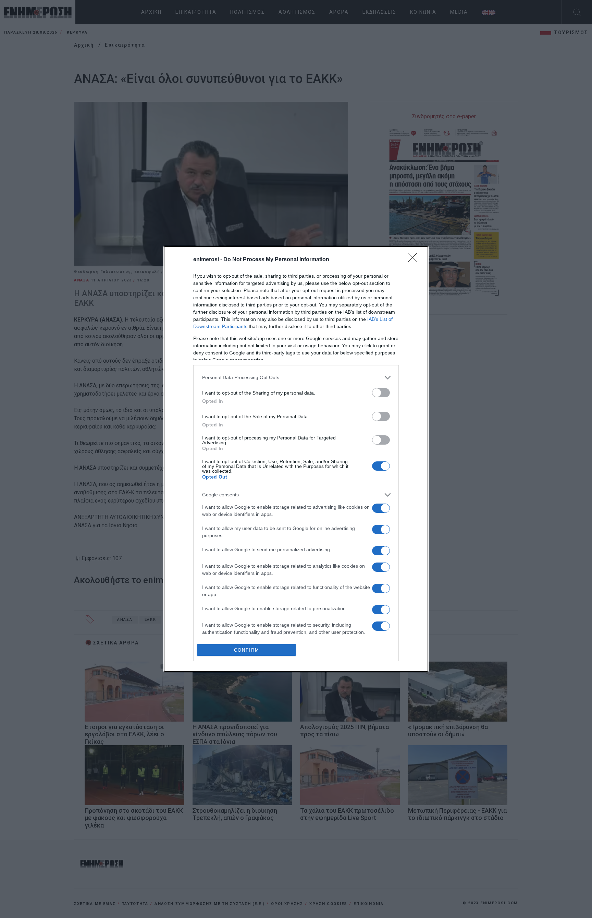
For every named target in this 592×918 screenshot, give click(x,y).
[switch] (381, 392)
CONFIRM (246, 650)
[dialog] (296, 459)
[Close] (414, 259)
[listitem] (296, 377)
